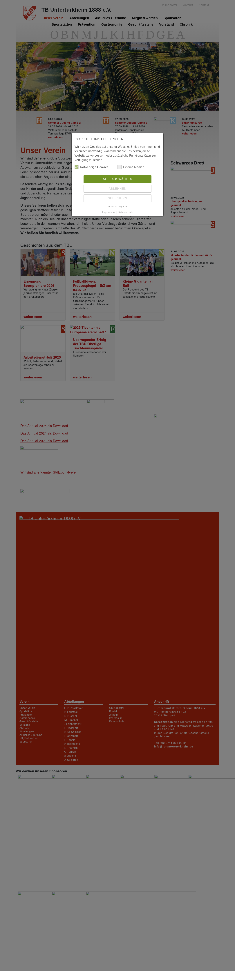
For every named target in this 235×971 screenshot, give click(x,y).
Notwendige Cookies (94, 167)
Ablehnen (117, 188)
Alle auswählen (117, 179)
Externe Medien (133, 167)
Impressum (109, 212)
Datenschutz (125, 212)
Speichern (117, 198)
